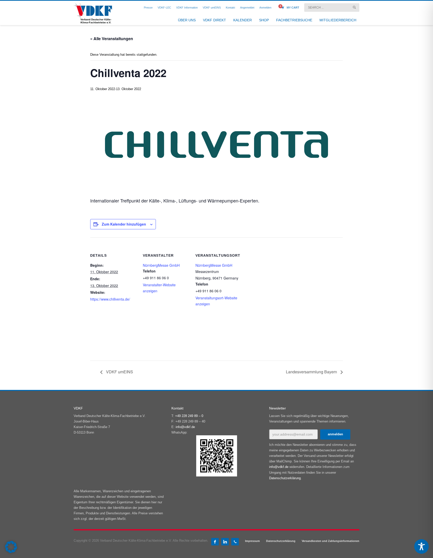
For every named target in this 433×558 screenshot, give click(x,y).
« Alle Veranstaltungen (111, 38)
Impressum (252, 540)
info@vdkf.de (185, 427)
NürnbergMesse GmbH (161, 265)
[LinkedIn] (225, 541)
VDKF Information (187, 7)
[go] (354, 7)
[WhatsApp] (235, 541)
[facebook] (215, 541)
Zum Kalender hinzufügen (124, 224)
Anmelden (265, 7)
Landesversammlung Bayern (312, 372)
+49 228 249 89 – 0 (189, 416)
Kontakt (230, 7)
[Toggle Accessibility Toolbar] (421, 546)
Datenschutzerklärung (285, 478)
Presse (148, 7)
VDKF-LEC (164, 7)
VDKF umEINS (212, 7)
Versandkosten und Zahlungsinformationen (330, 540)
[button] (11, 547)
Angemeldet (247, 7)
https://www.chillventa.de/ (110, 299)
